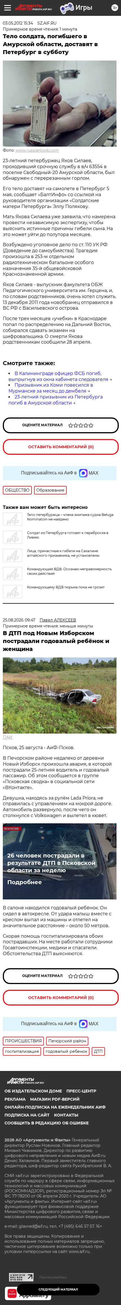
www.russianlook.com (37, 150)
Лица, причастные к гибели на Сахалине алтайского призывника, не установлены (63, 553)
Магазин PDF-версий (55, 1099)
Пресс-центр (81, 1091)
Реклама (15, 1099)
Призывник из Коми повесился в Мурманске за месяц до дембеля (50, 388)
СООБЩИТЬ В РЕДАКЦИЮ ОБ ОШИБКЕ (47, 1123)
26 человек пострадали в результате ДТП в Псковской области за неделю (51, 863)
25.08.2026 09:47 (19, 620)
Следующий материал (58, 1289)
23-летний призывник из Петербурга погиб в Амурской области (55, 400)
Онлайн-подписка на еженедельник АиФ (55, 1107)
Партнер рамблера (53, 1277)
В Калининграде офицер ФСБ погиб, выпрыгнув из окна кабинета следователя (58, 376)
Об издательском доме (33, 1091)
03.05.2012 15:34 (18, 23)
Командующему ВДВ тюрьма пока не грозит (66, 587)
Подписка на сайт (27, 1115)
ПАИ (7, 737)
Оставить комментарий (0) (61, 446)
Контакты (66, 1115)
